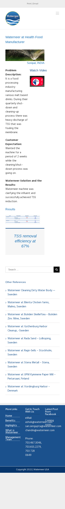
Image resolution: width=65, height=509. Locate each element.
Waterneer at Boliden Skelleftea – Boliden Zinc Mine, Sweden (32, 316)
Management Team (12, 438)
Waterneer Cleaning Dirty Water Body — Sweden (31, 292)
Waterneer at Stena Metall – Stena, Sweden (28, 364)
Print (29, 4)
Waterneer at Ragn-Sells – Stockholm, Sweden (30, 352)
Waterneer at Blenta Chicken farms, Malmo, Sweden (28, 304)
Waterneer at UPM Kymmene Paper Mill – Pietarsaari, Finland (32, 376)
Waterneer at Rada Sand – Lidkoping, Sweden (29, 340)
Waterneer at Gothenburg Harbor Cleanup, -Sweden (27, 328)
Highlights (11, 425)
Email (35, 4)
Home (8, 416)
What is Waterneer (11, 431)
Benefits (10, 421)
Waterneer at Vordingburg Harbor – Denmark (29, 388)
